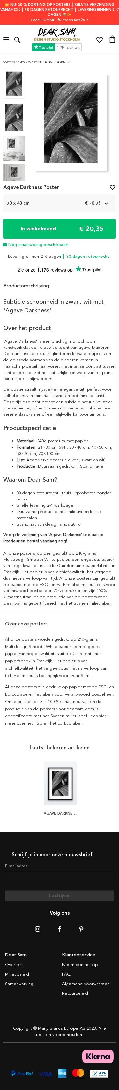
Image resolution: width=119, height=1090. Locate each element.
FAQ (66, 974)
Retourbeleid (75, 993)
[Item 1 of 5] (70, 124)
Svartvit (35, 62)
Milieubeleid (17, 974)
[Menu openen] (7, 39)
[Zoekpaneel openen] (17, 39)
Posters (9, 62)
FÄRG (22, 62)
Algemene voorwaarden (86, 983)
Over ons (14, 964)
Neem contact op (80, 964)
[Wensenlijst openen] (99, 40)
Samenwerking (19, 983)
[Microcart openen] (112, 40)
